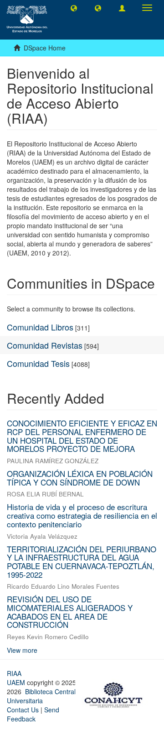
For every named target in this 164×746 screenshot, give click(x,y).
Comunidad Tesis (38, 363)
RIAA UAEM (17, 678)
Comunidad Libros (40, 327)
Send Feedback (33, 714)
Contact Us (23, 709)
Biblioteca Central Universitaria (41, 696)
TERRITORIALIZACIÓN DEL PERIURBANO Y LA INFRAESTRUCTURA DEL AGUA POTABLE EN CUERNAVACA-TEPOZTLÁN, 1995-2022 (81, 561)
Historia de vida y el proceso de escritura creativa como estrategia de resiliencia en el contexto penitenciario (82, 515)
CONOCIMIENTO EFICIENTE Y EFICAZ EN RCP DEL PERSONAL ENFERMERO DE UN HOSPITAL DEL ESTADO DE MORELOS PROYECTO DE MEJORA (82, 435)
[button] (74, 7)
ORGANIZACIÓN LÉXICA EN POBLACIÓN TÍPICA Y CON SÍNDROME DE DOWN (80, 478)
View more (22, 650)
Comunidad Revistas (44, 345)
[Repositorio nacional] (116, 693)
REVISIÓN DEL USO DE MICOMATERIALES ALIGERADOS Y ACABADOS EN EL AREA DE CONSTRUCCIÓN (70, 611)
